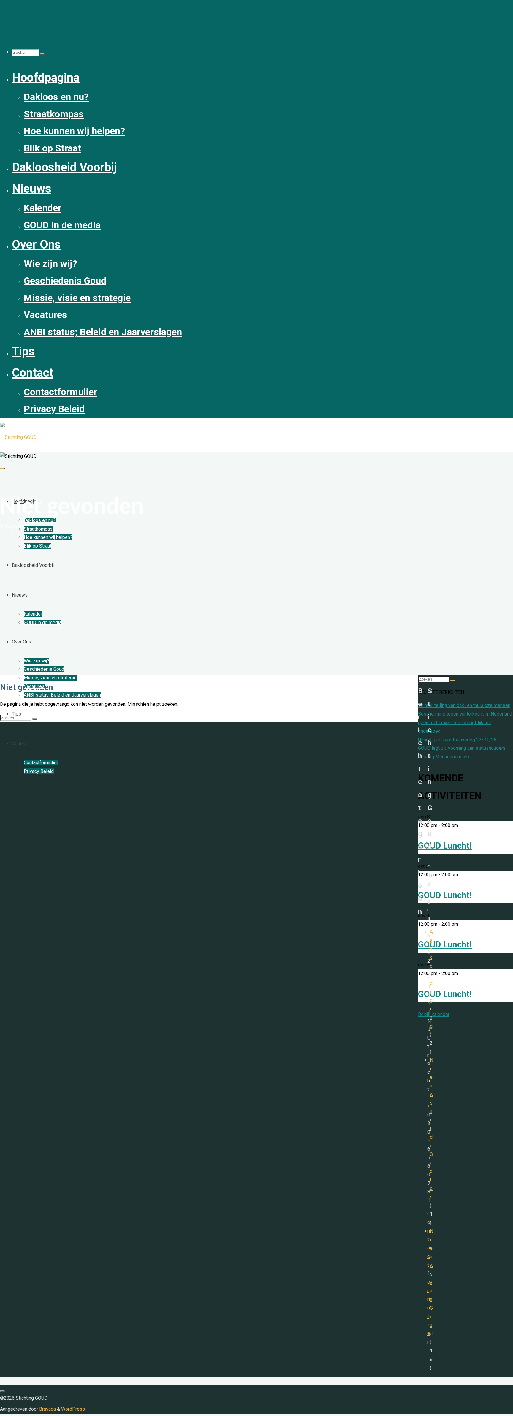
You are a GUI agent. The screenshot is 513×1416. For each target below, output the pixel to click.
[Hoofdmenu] (2, 468)
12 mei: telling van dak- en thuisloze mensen (464, 705)
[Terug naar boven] (2, 1391)
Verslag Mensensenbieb (443, 757)
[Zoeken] (42, 54)
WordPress (73, 1409)
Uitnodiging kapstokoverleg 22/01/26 (457, 740)
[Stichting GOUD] (18, 437)
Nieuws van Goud (431, 1282)
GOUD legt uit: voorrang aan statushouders (462, 748)
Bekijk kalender (433, 1014)
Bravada (47, 1409)
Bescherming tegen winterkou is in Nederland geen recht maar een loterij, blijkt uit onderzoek (465, 722)
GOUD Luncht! (445, 846)
